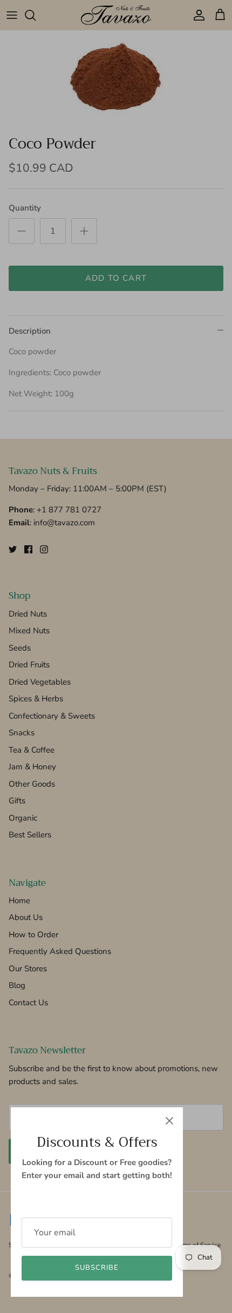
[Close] (169, 1121)
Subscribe (97, 1268)
